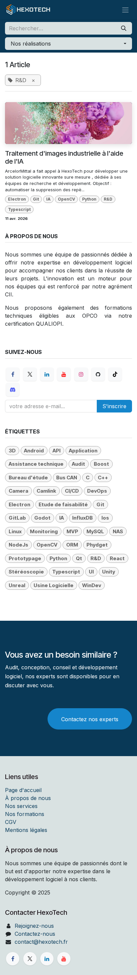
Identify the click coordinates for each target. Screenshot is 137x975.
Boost (101, 464)
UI (91, 572)
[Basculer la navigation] (125, 10)
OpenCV (66, 199)
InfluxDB (82, 518)
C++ (103, 477)
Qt (79, 558)
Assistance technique (36, 464)
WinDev (91, 585)
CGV (10, 822)
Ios (105, 518)
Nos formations (24, 814)
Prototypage (25, 558)
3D (12, 450)
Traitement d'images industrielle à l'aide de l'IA (64, 157)
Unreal (17, 585)
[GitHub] (98, 374)
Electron (17, 199)
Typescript (19, 209)
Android (34, 450)
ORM (72, 545)
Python (89, 199)
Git (36, 199)
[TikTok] (115, 374)
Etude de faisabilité (63, 504)
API (57, 450)
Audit (78, 464)
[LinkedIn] (47, 374)
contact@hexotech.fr (41, 941)
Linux (15, 531)
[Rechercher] (123, 28)
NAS (118, 531)
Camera (18, 491)
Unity (108, 572)
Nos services (21, 806)
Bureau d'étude (28, 477)
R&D (108, 199)
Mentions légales (26, 830)
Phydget (97, 545)
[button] (68, 43)
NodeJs (18, 545)
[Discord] (12, 389)
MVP (72, 531)
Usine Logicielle (53, 585)
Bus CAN (66, 477)
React (117, 558)
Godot (42, 518)
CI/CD (72, 491)
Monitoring (44, 531)
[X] (30, 374)
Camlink (46, 491)
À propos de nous (28, 798)
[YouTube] (63, 374)
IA (48, 199)
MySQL (95, 531)
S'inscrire (114, 406)
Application (83, 450)
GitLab (17, 518)
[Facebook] (12, 374)
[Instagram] (81, 374)
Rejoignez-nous (34, 925)
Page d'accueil (23, 790)
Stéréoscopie (26, 572)
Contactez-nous (35, 933)
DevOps (97, 491)
